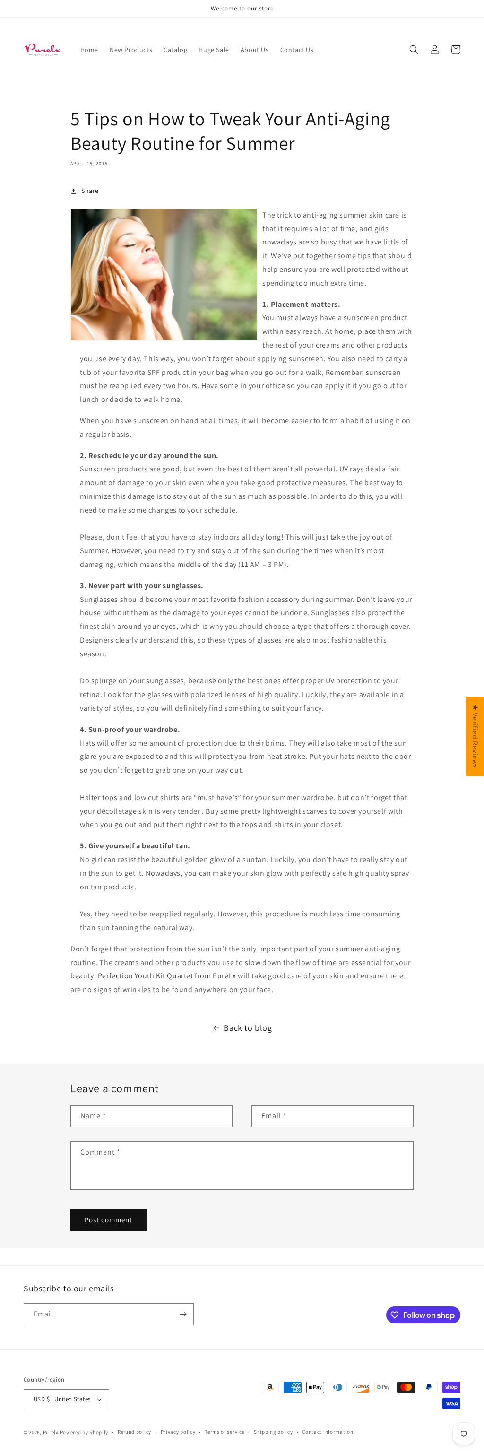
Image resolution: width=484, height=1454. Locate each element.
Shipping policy (273, 1431)
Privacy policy (178, 1431)
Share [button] (90, 190)
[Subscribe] (183, 1314)
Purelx (51, 1432)
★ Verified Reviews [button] (475, 736)
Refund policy (134, 1431)
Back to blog (248, 1027)
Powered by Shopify (84, 1432)
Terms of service (224, 1431)
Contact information (327, 1431)
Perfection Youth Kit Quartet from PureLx (167, 976)
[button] (414, 49)
